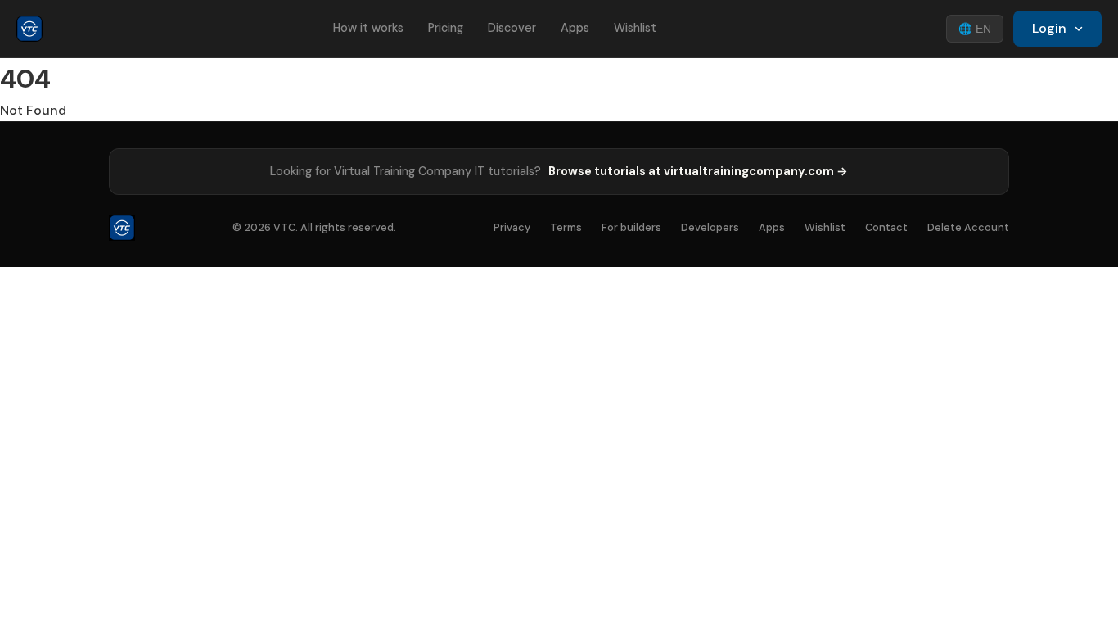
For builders (631, 227)
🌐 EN (974, 29)
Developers (710, 227)
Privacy (512, 227)
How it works (368, 27)
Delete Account (968, 227)
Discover (512, 27)
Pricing (445, 27)
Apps (575, 27)
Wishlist (635, 27)
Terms (566, 227)
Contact (886, 227)
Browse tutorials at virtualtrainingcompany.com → (698, 171)
